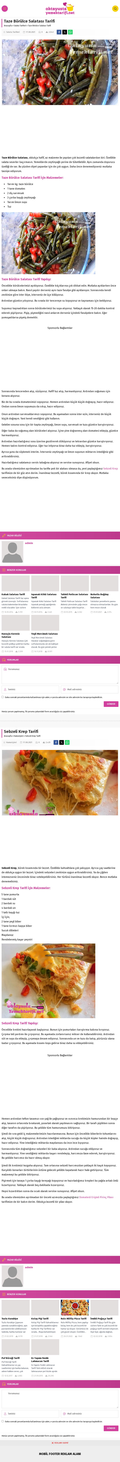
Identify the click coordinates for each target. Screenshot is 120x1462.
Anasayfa (8, 26)
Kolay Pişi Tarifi (39, 1318)
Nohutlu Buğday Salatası (99, 596)
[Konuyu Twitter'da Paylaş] (64, 32)
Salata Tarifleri (20, 26)
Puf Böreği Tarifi (11, 1358)
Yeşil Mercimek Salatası (44, 633)
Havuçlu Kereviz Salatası (11, 635)
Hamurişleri (18, 736)
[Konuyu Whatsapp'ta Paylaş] (70, 32)
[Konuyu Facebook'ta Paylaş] (59, 32)
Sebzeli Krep (110, 468)
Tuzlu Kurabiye (10, 1318)
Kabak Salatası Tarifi (13, 594)
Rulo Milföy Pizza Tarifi (73, 1318)
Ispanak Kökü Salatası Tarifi (43, 596)
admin (29, 543)
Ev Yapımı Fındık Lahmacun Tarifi (40, 1360)
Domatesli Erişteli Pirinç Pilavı (96, 1197)
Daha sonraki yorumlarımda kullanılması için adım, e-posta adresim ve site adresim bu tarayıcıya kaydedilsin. (53, 697)
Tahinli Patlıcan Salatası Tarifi (74, 596)
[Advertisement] (60, 130)
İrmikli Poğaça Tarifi (101, 1318)
